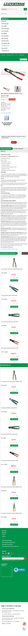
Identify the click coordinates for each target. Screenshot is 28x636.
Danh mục (4, 13)
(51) (5, 45)
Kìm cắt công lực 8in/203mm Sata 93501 (9, 321)
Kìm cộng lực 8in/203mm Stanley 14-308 (9, 348)
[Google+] (6, 553)
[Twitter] (9, 553)
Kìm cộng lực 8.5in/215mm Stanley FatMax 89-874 (11, 487)
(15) (4, 21)
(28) (5, 31)
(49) (5, 43)
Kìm (16, 55)
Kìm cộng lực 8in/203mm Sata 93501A (9, 295)
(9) (5, 38)
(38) (5, 28)
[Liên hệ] (24, 624)
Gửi (25, 558)
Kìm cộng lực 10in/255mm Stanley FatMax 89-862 (11, 513)
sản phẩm (4, 9)
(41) (4, 48)
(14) (5, 40)
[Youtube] (12, 553)
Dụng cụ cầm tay (10, 55)
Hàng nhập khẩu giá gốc (6, 113)
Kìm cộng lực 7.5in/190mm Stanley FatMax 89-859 (11, 269)
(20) (5, 35)
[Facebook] (3, 553)
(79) (4, 33)
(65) (4, 26)
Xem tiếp (24, 253)
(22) (5, 23)
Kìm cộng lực (21, 55)
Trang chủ (3, 55)
